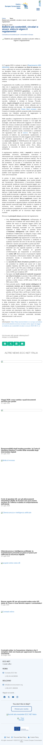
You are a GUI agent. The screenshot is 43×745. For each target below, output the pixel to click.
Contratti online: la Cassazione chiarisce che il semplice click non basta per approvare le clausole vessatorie (21, 651)
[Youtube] (13, 697)
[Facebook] (4, 697)
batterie (25, 133)
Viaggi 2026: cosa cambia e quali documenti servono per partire (18, 400)
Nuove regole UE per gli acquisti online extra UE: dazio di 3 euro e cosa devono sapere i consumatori (21, 602)
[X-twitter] (9, 697)
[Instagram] (17, 697)
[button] (5, 344)
